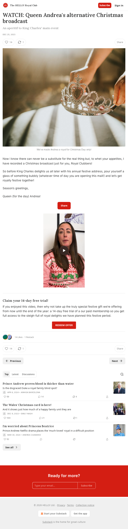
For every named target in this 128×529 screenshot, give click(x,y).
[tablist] (19, 374)
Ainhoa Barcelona (30, 392)
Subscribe (105, 5)
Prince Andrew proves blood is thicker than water (38, 383)
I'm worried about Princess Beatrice (28, 426)
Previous (15, 361)
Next (115, 361)
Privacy (61, 505)
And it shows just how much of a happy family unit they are (37, 409)
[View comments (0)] (41, 439)
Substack (47, 521)
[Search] (122, 374)
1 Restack (29, 337)
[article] (64, 390)
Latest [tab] (15, 374)
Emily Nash (26, 413)
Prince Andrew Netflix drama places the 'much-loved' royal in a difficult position (48, 430)
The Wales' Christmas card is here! (27, 405)
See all (9, 447)
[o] (64, 250)
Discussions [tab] (28, 374)
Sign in (119, 5)
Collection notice (85, 505)
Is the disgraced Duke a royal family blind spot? (30, 388)
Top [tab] (6, 374)
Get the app (80, 513)
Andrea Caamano (31, 435)
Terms (70, 505)
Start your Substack (55, 513)
